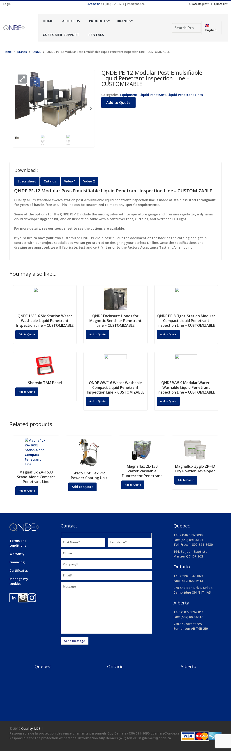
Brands (124, 21)
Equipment (129, 95)
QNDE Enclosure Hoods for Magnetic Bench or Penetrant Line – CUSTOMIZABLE (115, 320)
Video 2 (89, 181)
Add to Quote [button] (27, 334)
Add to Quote (118, 102)
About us (71, 21)
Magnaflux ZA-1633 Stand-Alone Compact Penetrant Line (36, 477)
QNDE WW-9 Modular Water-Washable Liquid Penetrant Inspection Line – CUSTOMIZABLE (186, 387)
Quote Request (199, 4)
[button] (22, 79)
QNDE (36, 52)
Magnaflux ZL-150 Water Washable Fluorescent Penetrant (142, 471)
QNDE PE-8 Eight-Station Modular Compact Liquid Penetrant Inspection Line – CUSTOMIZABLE (186, 320)
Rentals (96, 35)
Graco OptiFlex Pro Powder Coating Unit (89, 475)
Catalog (50, 181)
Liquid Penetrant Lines (185, 95)
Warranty (17, 554)
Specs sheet (27, 181)
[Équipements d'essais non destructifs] (17, 27)
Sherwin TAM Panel (45, 382)
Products (98, 21)
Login (7, 4)
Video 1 (70, 181)
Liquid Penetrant (152, 95)
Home (48, 21)
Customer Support (61, 35)
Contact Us (93, 4)
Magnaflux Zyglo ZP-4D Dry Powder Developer (195, 468)
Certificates (18, 570)
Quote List (221, 4)
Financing (17, 562)
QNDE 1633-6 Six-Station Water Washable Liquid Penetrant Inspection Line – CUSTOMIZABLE (45, 320)
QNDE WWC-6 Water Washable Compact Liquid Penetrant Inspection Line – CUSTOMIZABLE (115, 387)
